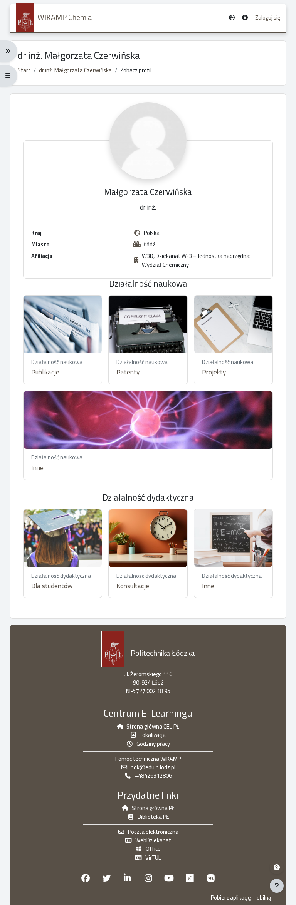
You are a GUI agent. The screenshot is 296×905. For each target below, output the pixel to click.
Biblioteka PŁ (153, 816)
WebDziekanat (153, 840)
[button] (245, 18)
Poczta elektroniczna (153, 831)
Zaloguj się (267, 17)
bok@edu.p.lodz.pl (153, 767)
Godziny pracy (153, 743)
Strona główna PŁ (153, 808)
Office (153, 848)
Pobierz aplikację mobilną (241, 897)
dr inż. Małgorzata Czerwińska (75, 70)
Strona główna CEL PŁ (152, 726)
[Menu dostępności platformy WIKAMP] (277, 867)
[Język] (232, 18)
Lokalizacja (153, 734)
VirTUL (153, 857)
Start (24, 70)
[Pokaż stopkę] (277, 886)
